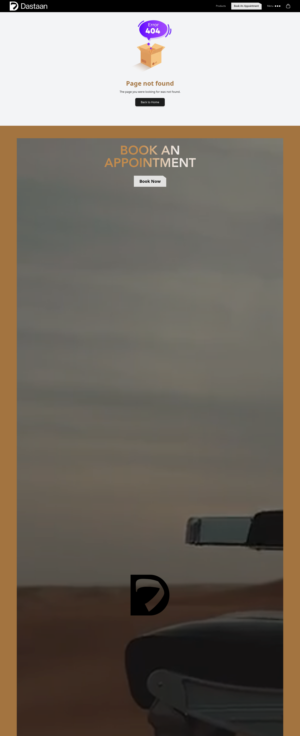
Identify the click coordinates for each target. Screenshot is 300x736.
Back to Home (150, 102)
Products (221, 6)
